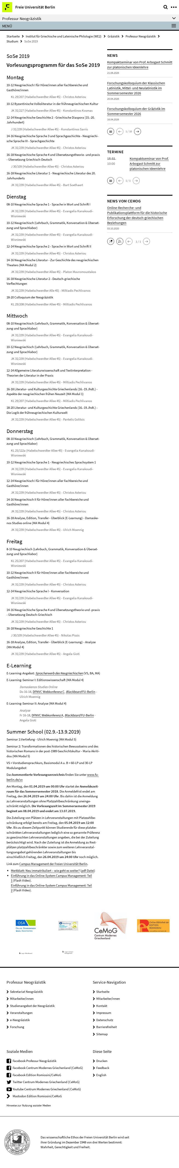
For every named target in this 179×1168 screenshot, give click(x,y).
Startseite (13, 36)
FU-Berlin (80, 692)
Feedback (102, 1068)
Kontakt (101, 1006)
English (101, 1075)
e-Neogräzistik (20, 1020)
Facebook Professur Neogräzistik (34, 1061)
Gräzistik (113, 36)
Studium (12, 41)
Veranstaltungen (21, 1013)
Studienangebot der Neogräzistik (32, 1006)
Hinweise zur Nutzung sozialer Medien (29, 1105)
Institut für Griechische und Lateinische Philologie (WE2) (64, 36)
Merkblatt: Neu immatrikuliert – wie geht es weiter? (45, 870)
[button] (110, 131)
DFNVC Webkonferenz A (47, 715)
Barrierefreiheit (106, 1027)
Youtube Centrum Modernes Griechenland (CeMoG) (47, 1089)
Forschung (17, 1027)
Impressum (103, 1013)
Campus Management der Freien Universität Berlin (53, 864)
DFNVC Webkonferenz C (48, 692)
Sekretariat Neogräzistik (26, 992)
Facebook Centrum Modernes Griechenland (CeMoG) (48, 1068)
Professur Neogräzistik (141, 36)
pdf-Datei (87, 870)
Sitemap (102, 1034)
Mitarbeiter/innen (22, 998)
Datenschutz (104, 1020)
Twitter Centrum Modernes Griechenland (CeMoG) (46, 1082)
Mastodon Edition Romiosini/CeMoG (37, 1096)
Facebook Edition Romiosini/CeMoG (37, 1075)
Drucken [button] (101, 1061)
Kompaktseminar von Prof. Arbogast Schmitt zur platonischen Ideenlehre (149, 163)
